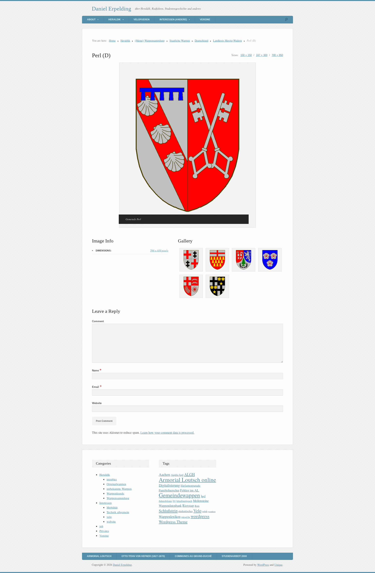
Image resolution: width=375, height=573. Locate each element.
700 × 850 (277, 55)
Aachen (164, 474)
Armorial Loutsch (99, 556)
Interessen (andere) (173, 19)
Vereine (205, 19)
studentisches (185, 511)
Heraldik (114, 19)
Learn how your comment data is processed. (167, 432)
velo (109, 517)
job (101, 526)
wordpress (200, 516)
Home (112, 40)
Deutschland (201, 40)
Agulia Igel (177, 475)
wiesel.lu (185, 517)
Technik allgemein (118, 512)
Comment (98, 321)
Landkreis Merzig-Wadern (227, 40)
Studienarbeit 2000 (234, 556)
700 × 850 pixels (159, 250)
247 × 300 (261, 55)
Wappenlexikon (169, 516)
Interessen (105, 503)
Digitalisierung (169, 485)
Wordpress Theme (173, 521)
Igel (203, 496)
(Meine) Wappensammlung (150, 40)
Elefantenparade (190, 485)
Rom (197, 506)
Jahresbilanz (165, 501)
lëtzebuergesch (184, 501)
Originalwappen (116, 484)
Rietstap (188, 505)
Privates (104, 531)
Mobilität (112, 507)
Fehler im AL (189, 490)
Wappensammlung (118, 498)
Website (97, 403)
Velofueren (142, 19)
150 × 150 (246, 55)
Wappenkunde (115, 493)
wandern (211, 511)
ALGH (189, 474)
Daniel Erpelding (111, 8)
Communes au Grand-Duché (193, 556)
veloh (204, 511)
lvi (174, 501)
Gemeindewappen (179, 495)
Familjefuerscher (169, 490)
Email (97, 386)
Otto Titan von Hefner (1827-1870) (143, 556)
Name (96, 370)
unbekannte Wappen (119, 489)
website (111, 521)
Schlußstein (168, 510)
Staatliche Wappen (180, 40)
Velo (197, 510)
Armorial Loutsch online (187, 479)
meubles (112, 479)
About (91, 19)
